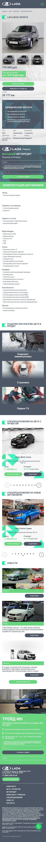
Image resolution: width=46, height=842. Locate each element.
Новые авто (11, 786)
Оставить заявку (23, 177)
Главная (4, 11)
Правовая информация (11, 836)
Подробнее (33, 474)
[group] (23, 37)
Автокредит (11, 792)
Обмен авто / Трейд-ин (15, 795)
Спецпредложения (14, 797)
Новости (10, 800)
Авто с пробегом (14, 11)
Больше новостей (23, 682)
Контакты (10, 803)
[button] (40, 35)
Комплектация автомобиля (23, 185)
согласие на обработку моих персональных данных (22, 167)
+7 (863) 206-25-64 (9, 775)
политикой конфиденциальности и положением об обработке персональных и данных (22, 166)
